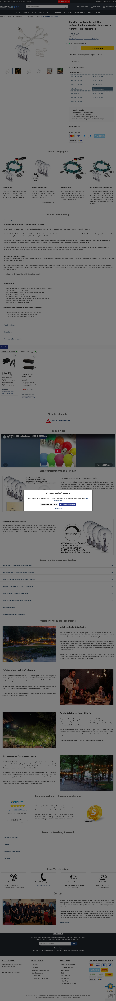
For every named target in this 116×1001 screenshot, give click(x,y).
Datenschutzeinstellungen (49, 504)
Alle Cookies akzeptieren (67, 504)
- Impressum (58, 508)
